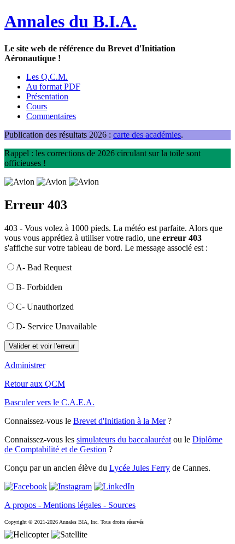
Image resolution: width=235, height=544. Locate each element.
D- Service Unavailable (56, 326)
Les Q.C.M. (47, 76)
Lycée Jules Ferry (139, 467)
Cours (36, 106)
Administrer (24, 365)
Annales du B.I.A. (70, 21)
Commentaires (51, 116)
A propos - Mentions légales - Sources (70, 505)
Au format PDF (53, 86)
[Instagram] (70, 486)
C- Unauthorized (45, 306)
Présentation (47, 96)
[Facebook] (25, 486)
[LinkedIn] (114, 486)
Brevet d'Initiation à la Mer (119, 420)
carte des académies (147, 134)
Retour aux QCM (34, 383)
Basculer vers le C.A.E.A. (49, 402)
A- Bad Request (44, 267)
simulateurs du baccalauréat (124, 439)
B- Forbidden (39, 287)
